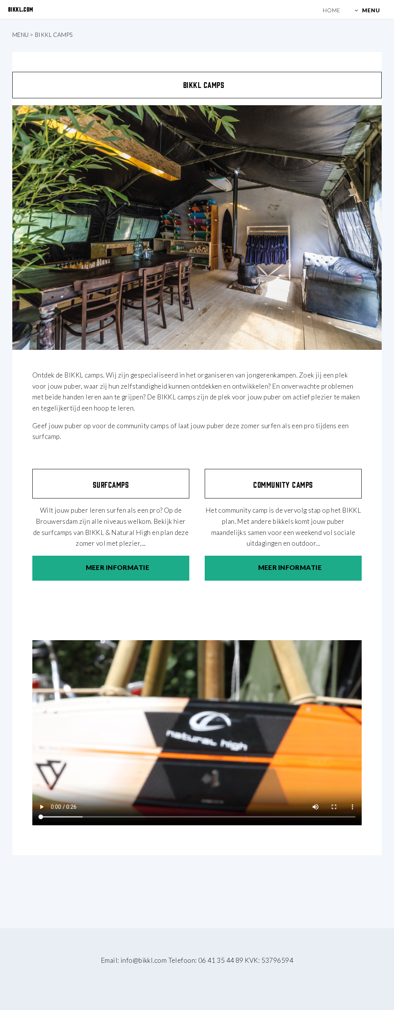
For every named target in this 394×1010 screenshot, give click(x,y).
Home (332, 10)
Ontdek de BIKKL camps (67, 375)
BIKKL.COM (20, 9)
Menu (372, 10)
